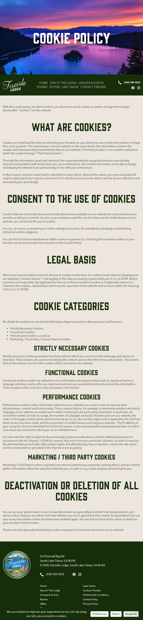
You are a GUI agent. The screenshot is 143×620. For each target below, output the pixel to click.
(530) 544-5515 (132, 82)
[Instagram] (138, 87)
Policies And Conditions (96, 595)
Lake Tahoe (70, 87)
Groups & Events (91, 83)
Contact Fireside (93, 87)
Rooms (42, 87)
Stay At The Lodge (63, 83)
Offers (54, 87)
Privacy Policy (90, 603)
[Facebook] (132, 87)
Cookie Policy (90, 599)
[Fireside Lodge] (14, 84)
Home (43, 83)
